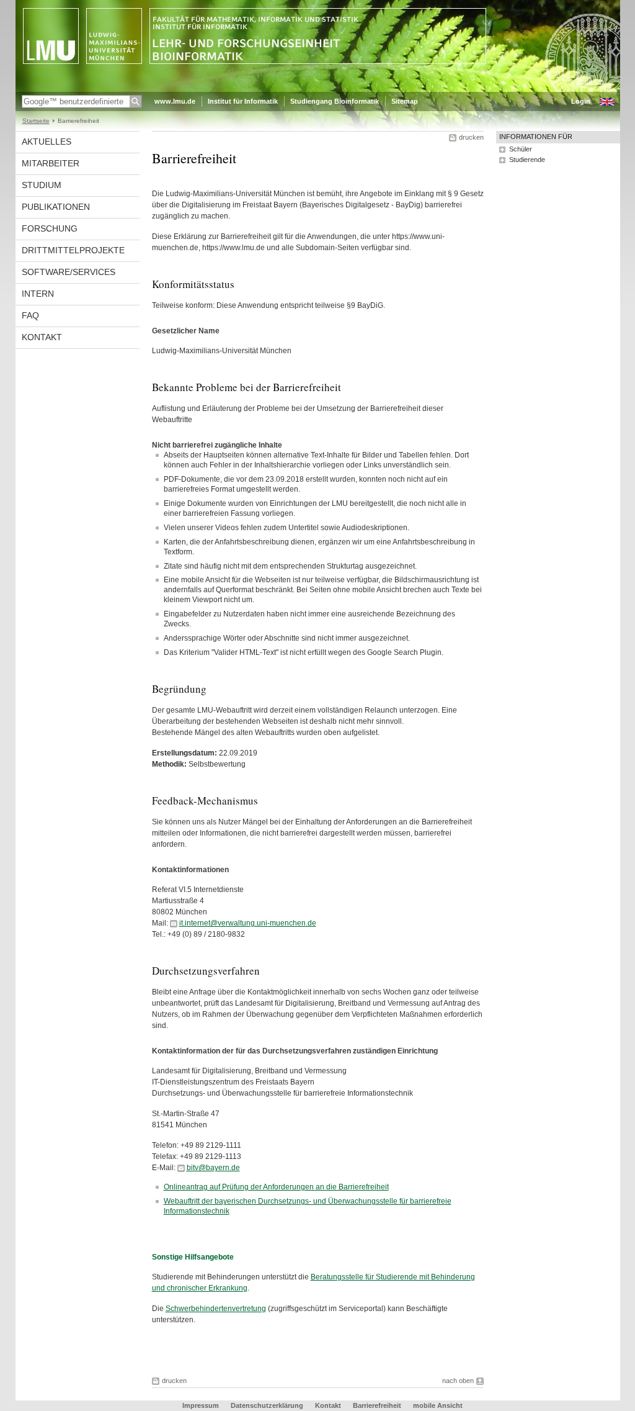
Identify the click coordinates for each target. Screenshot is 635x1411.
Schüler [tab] (520, 149)
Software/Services (68, 272)
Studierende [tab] (527, 159)
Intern (38, 294)
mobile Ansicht (438, 1405)
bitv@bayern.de (213, 1167)
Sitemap (404, 101)
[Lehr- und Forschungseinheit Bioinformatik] (318, 89)
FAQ (30, 315)
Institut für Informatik (243, 101)
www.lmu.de (174, 101)
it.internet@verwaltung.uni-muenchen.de (247, 923)
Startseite (36, 120)
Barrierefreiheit (378, 1405)
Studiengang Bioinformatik (334, 101)
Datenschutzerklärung (267, 1405)
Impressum (200, 1405)
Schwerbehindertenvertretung (216, 1308)
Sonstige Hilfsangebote (193, 1257)
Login (580, 101)
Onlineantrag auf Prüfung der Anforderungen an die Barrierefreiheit (276, 1187)
